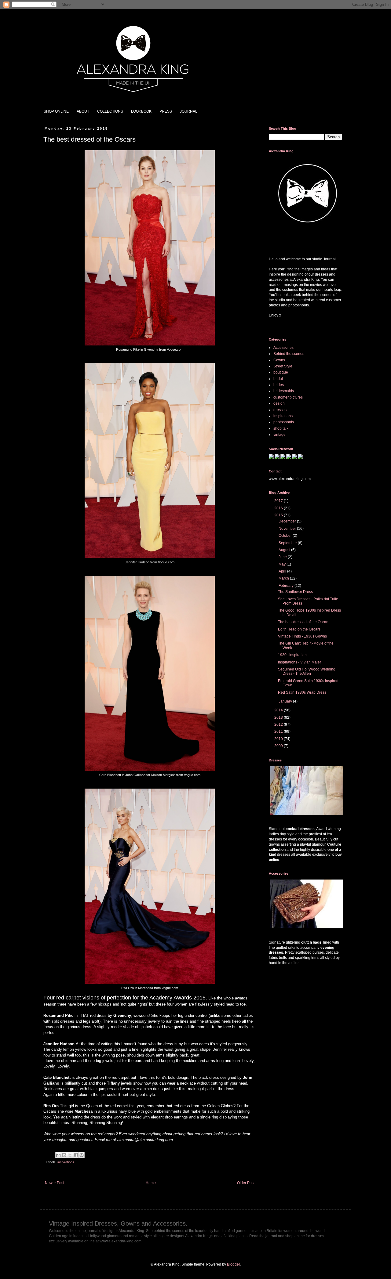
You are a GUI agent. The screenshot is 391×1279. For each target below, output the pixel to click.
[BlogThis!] (64, 1155)
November (288, 528)
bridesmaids (283, 391)
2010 (279, 739)
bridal (278, 379)
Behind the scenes (288, 354)
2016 (279, 508)
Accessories (283, 347)
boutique (280, 372)
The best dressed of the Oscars (303, 622)
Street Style (282, 366)
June (283, 557)
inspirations (65, 1162)
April (283, 571)
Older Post (245, 1183)
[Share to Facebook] (76, 1155)
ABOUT (83, 111)
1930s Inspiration (292, 655)
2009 (279, 746)
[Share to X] (70, 1155)
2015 (279, 515)
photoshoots (283, 422)
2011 (279, 731)
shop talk (280, 428)
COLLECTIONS (110, 111)
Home (151, 1183)
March (284, 578)
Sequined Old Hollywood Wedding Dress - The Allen (306, 671)
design (279, 403)
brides (278, 385)
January (286, 701)
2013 (279, 717)
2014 (279, 710)
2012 (279, 724)
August (285, 550)
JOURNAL (188, 111)
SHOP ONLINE (56, 111)
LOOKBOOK (141, 111)
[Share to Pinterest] (82, 1155)
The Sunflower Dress (295, 592)
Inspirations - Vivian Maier (299, 662)
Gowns (279, 360)
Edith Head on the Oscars (299, 629)
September (288, 543)
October (286, 535)
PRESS (165, 111)
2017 (279, 501)
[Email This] (58, 1155)
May (283, 564)
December (288, 521)
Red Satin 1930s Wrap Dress (302, 692)
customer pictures (288, 397)
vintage (279, 434)
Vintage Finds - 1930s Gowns (302, 636)
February (286, 585)
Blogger (233, 1264)
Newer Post (54, 1183)
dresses (280, 410)
